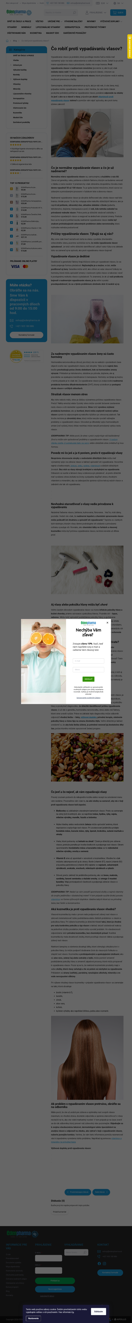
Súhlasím (98, 1311)
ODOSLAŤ (88, 679)
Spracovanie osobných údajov (88, 697)
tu (73, 1312)
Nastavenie (33, 1318)
